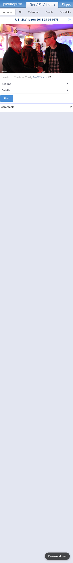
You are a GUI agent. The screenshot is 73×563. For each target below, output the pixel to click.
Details (6, 90)
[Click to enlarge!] (36, 48)
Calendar (33, 12)
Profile (49, 12)
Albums (7, 12)
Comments (7, 106)
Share (6, 98)
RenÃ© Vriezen (42, 4)
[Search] (67, 12)
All (20, 12)
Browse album (57, 556)
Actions (6, 83)
